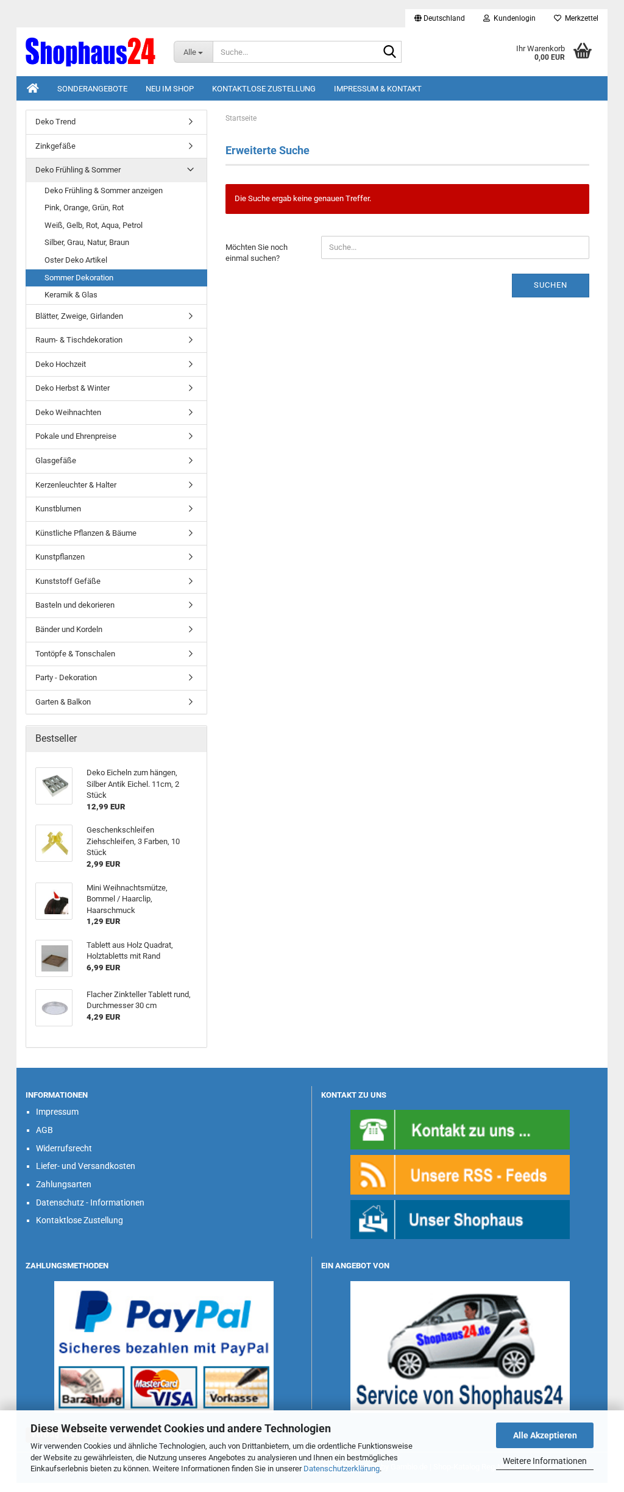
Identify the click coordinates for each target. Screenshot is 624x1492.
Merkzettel (579, 18)
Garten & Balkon (63, 701)
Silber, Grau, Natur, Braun (86, 242)
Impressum (57, 1112)
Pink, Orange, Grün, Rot (84, 207)
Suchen (550, 285)
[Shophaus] (460, 1219)
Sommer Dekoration (78, 277)
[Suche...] (390, 52)
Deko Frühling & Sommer (78, 169)
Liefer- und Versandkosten (85, 1166)
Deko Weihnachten (68, 412)
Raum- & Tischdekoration (78, 339)
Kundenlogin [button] (513, 18)
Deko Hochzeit (60, 364)
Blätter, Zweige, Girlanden (79, 316)
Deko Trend (55, 121)
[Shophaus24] (90, 51)
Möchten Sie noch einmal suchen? (256, 253)
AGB (44, 1130)
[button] (439, 18)
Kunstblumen (58, 508)
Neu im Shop (170, 88)
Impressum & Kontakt (378, 88)
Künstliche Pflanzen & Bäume (85, 533)
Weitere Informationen (545, 1461)
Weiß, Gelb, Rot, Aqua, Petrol (93, 225)
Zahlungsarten (63, 1184)
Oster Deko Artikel (75, 260)
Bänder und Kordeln (68, 629)
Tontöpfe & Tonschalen (75, 653)
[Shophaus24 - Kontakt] (460, 1129)
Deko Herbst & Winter (72, 388)
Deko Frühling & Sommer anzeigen (103, 190)
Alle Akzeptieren (545, 1435)
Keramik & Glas (71, 294)
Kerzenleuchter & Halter (75, 484)
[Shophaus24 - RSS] (460, 1174)
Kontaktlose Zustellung (264, 88)
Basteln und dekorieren (75, 604)
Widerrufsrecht (64, 1148)
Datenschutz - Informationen (90, 1202)
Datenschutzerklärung (341, 1468)
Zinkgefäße (55, 146)
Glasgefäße (55, 460)
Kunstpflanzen (60, 556)
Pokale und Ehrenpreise (75, 436)
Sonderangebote (92, 88)
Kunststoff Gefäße (68, 581)
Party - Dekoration (66, 677)
